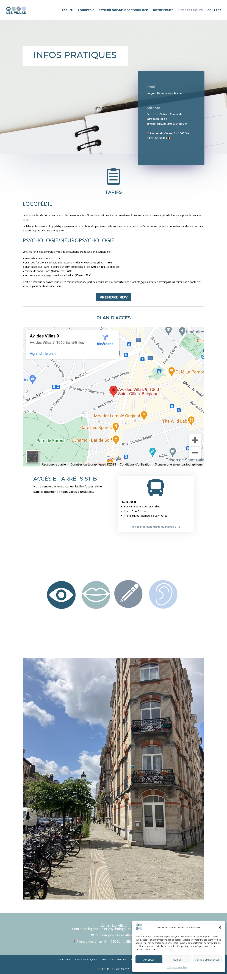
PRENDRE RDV (113, 297)
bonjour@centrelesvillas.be (116, 935)
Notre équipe (163, 10)
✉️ (92, 935)
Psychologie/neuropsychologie (123, 10)
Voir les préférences (207, 959)
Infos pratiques (190, 10)
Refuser (178, 959)
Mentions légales (113, 959)
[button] (220, 927)
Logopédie (86, 10)
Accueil (67, 10)
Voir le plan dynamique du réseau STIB (155, 526)
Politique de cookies (177, 967)
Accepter (148, 959)
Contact (214, 10)
